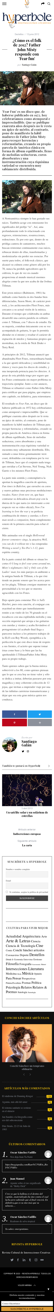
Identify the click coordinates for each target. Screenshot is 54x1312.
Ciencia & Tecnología (20, 945)
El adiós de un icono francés (27, 1065)
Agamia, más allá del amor (14, 1101)
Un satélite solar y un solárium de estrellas (27, 814)
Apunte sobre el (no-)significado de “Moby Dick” (25, 1185)
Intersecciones (16, 968)
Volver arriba (25, 1285)
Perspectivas (28, 978)
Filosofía (12, 963)
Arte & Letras (18, 940)
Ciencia (35, 941)
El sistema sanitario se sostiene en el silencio (16, 1109)
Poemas (26, 982)
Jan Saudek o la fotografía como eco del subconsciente (17, 1118)
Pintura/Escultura (13, 982)
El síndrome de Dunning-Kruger (17, 1096)
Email (8, 880)
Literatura (36, 968)
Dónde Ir (10, 959)
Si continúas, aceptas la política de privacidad (28, 892)
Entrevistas (28, 959)
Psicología (13, 987)
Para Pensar (13, 978)
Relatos (26, 987)
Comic (9, 950)
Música (27, 973)
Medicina (11, 973)
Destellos (19, 34)
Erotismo (37, 959)
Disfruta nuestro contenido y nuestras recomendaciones (27, 1296)
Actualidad (13, 936)
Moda (19, 974)
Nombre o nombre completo (18, 869)
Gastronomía (36, 964)
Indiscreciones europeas (27, 832)
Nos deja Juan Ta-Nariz (21, 1156)
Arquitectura (31, 936)
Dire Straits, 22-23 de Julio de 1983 (16, 1127)
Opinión (38, 973)
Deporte (24, 955)
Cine (39, 945)
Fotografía (25, 964)
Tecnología (32, 992)
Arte (44, 936)
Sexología (22, 992)
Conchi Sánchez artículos (28, 950)
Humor (43, 964)
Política (36, 982)
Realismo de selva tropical (22, 1221)
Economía (18, 959)
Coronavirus (12, 955)
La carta (27, 843)
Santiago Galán (29, 64)
